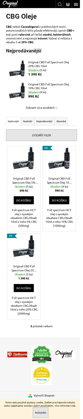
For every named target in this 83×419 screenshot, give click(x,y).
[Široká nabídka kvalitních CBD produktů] (66, 354)
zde (73, 405)
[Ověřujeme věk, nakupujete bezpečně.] (41, 354)
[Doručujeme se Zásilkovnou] (17, 354)
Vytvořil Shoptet (44, 395)
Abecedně (61, 121)
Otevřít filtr (41, 135)
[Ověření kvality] (41, 375)
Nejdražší (27, 121)
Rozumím (40, 412)
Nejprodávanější (44, 121)
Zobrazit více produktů (40, 107)
